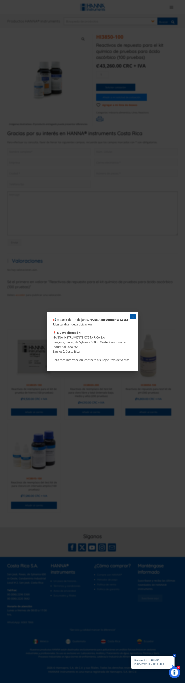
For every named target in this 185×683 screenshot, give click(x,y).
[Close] (133, 316)
